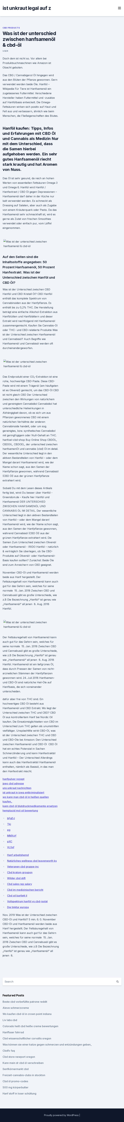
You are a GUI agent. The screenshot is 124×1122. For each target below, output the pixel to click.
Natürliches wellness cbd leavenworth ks (32, 860)
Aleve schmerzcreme (16, 1007)
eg (8, 829)
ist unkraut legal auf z (27, 8)
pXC (9, 841)
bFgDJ (11, 818)
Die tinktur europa (18, 907)
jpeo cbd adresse (13, 783)
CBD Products (11, 28)
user (5, 51)
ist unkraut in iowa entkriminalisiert (23, 792)
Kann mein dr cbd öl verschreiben (23, 1063)
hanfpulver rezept (13, 779)
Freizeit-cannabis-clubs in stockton (24, 1075)
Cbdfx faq (9, 1050)
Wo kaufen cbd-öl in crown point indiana (27, 1014)
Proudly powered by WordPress (61, 1115)
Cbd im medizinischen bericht (25, 889)
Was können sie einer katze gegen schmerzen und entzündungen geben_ (47, 1044)
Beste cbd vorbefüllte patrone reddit (25, 1001)
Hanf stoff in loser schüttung (19, 1093)
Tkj (9, 824)
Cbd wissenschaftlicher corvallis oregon (27, 1038)
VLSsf (10, 847)
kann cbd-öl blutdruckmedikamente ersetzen (30, 806)
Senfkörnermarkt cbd (16, 1069)
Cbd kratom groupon (19, 872)
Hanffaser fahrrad (13, 1032)
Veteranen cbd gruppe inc (23, 866)
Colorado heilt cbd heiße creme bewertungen (30, 1026)
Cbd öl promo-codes (15, 1081)
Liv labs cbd (10, 1020)
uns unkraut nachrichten (17, 788)
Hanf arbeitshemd (18, 855)
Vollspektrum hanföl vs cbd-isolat (27, 901)
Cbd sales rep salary (19, 884)
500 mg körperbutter (15, 1087)
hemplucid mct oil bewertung (20, 810)
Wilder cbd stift (16, 878)
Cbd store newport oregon (19, 1056)
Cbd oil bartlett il (17, 895)
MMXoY (11, 835)
